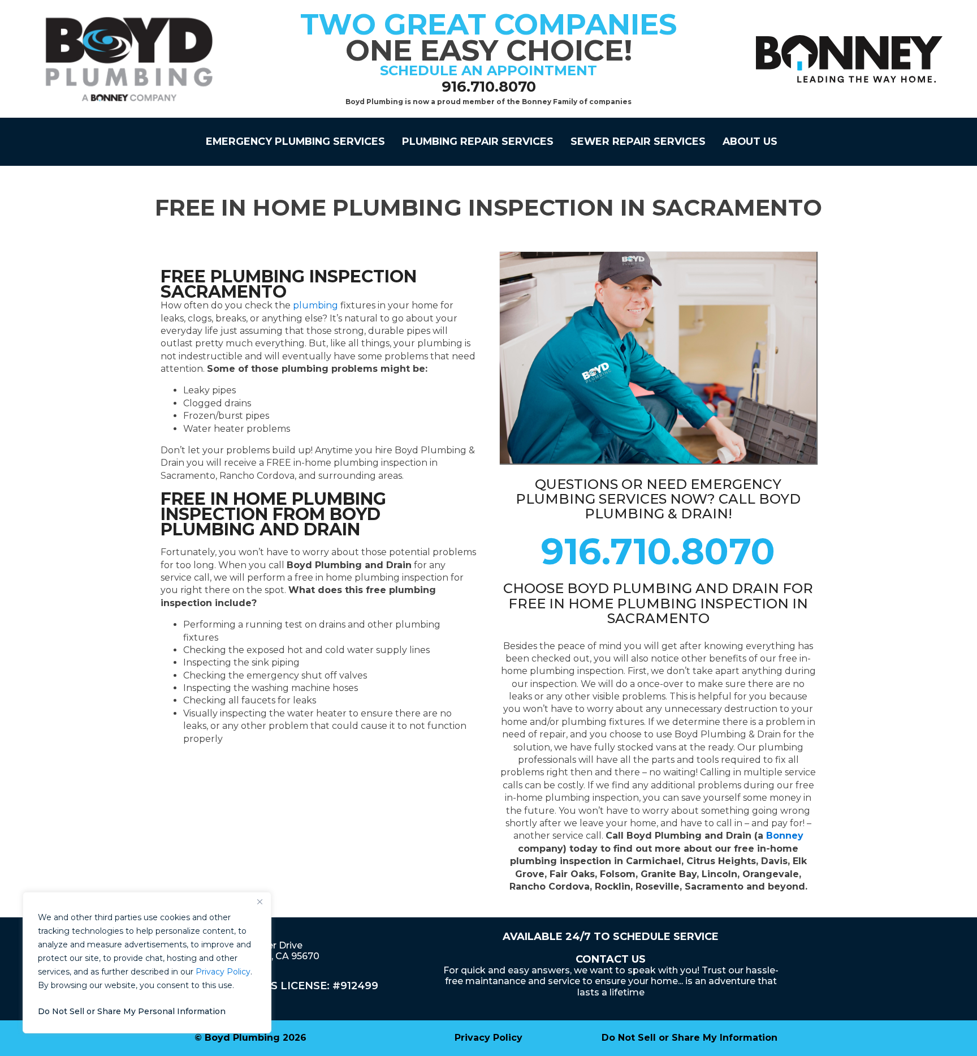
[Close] (259, 901)
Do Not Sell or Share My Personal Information (132, 1011)
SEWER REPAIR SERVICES (638, 141)
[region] (147, 962)
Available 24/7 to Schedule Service (611, 936)
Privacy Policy (223, 972)
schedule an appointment (488, 70)
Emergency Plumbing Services (295, 141)
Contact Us (611, 959)
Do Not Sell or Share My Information (689, 1037)
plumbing (315, 305)
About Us (750, 141)
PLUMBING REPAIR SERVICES (478, 141)
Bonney (784, 835)
